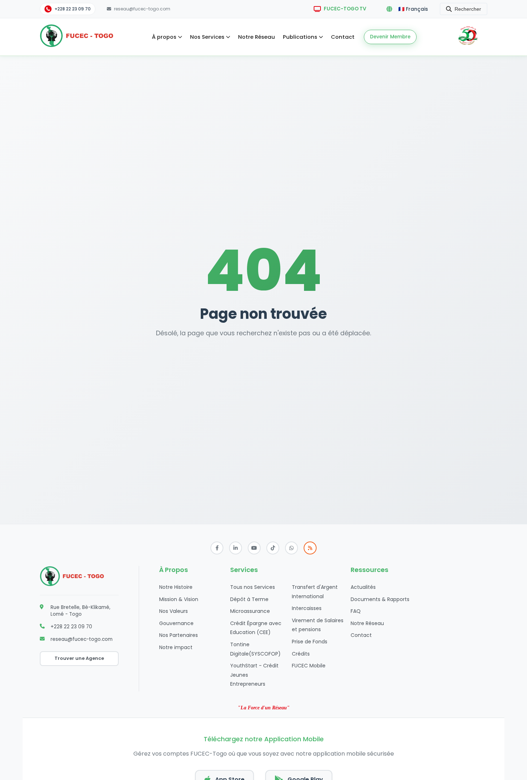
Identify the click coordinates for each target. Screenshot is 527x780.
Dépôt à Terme (249, 599)
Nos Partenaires (178, 635)
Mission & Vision (178, 599)
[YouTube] (254, 548)
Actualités (363, 587)
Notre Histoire (176, 587)
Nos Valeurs (173, 611)
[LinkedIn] (235, 548)
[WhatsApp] (291, 548)
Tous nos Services (252, 587)
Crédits (301, 653)
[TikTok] (272, 548)
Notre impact (176, 647)
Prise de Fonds (309, 641)
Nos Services (207, 37)
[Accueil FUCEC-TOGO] (77, 45)
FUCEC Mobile (309, 665)
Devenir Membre (390, 36)
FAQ (356, 611)
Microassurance (250, 611)
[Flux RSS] (310, 548)
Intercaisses (307, 608)
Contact (343, 37)
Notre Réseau (256, 37)
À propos (164, 37)
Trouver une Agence (79, 658)
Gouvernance (176, 623)
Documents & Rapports (380, 599)
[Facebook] (216, 548)
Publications (300, 37)
